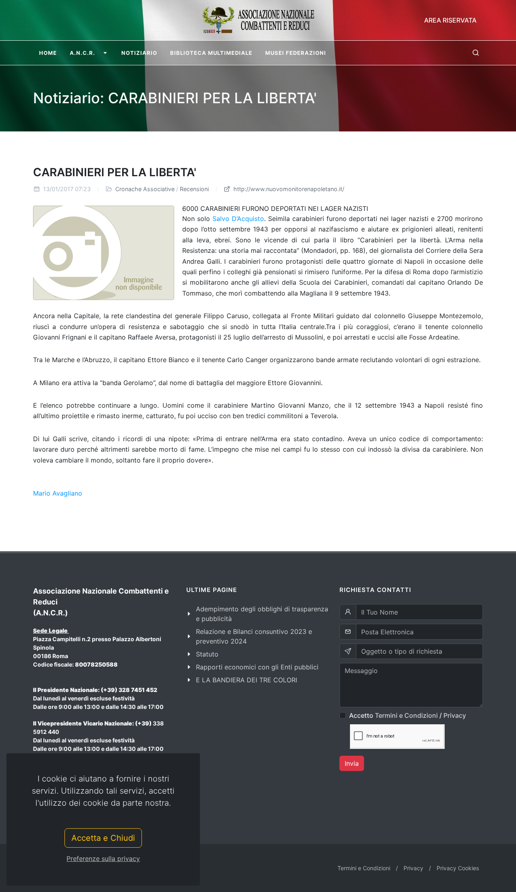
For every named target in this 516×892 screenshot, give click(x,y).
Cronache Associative (145, 188)
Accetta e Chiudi (103, 838)
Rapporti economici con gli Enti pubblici (257, 667)
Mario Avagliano (57, 493)
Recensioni (194, 188)
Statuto (207, 654)
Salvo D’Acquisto (238, 219)
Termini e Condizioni (406, 715)
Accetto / (407, 715)
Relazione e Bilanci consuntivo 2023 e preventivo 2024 (254, 636)
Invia (352, 763)
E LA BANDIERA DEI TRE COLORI (246, 680)
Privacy (454, 715)
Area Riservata (450, 20)
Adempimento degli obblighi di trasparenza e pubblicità (262, 614)
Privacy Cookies (458, 868)
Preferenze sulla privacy (103, 858)
